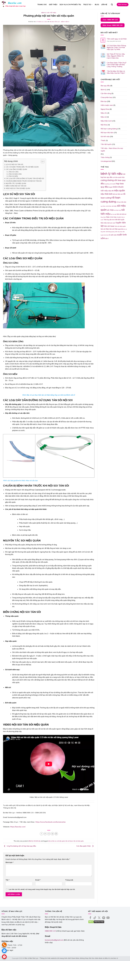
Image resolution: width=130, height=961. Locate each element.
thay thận (103, 217)
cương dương (107, 180)
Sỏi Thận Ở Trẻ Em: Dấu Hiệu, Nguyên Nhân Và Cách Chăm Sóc (116, 56)
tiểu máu (104, 223)
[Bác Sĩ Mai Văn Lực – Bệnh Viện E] (14, 4)
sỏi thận (110, 210)
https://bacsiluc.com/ (17, 827)
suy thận (103, 206)
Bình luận (10, 862)
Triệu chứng (105, 157)
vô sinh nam (112, 235)
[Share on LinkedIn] (56, 833)
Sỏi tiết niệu (51, 12)
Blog (97, 4)
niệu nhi (110, 191)
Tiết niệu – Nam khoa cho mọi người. (112, 149)
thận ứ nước (117, 217)
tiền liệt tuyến (119, 220)
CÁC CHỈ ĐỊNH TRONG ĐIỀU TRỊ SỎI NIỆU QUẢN (22, 167)
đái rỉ (106, 238)
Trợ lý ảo (87, 4)
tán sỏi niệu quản (79, 841)
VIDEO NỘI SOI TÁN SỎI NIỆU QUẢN (18, 188)
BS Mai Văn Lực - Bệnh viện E (59, 21)
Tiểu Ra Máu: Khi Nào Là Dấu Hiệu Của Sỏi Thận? (116, 72)
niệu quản (119, 190)
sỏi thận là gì (117, 210)
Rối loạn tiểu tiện (107, 132)
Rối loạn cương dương (109, 129)
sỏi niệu (114, 206)
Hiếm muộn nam (107, 105)
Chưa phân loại (106, 97)
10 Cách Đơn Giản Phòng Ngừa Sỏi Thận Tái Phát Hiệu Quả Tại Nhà (116, 47)
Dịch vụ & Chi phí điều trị (70, 4)
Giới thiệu (53, 4)
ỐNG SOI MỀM (13, 176)
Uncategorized (106, 161)
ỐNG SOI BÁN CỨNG (15, 174)
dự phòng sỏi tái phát (110, 184)
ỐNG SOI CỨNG (13, 172)
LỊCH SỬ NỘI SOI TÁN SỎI (14, 164)
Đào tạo (104, 101)
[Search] (112, 5)
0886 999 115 (50, 931)
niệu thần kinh (106, 194)
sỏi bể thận (108, 206)
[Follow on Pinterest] (103, 918)
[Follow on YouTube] (108, 918)
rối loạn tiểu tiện (121, 202)
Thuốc (103, 140)
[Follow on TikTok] (94, 918)
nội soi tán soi (52, 841)
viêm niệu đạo (118, 231)
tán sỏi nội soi (121, 214)
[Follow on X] (99, 918)
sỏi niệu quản (61, 841)
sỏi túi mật (113, 214)
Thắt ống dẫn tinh (109, 219)
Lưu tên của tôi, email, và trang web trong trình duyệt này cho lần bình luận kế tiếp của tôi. (42, 889)
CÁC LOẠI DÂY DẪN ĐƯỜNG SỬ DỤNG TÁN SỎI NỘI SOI (25, 178)
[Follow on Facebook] (90, 918)
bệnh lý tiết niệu (111, 173)
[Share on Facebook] (41, 833)
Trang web (69, 880)
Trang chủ (42, 4)
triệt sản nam (111, 223)
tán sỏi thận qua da (116, 229)
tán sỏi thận (105, 229)
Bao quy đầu (105, 86)
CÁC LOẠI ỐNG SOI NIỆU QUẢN (16, 169)
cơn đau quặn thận (119, 177)
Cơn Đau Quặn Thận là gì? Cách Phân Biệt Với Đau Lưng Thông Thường (116, 64)
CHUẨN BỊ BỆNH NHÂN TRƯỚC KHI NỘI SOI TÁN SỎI (24, 181)
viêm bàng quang (110, 231)
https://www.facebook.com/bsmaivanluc (50, 822)
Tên (7, 880)
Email (38, 880)
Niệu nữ (103, 117)
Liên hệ (104, 4)
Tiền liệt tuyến (106, 144)
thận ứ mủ (109, 217)
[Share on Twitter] (45, 833)
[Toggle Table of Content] (41, 161)
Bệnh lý (44, 12)
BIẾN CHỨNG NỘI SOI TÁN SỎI (16, 186)
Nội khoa (104, 125)
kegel (110, 187)
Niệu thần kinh (106, 121)
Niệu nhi (104, 113)
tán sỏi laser (69, 841)
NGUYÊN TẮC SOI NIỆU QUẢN (16, 183)
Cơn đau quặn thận (83, 846)
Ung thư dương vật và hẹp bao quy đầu (21, 846)
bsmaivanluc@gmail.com (54, 940)
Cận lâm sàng (106, 93)
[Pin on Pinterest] (52, 833)
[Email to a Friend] (48, 833)
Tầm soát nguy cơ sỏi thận (117, 39)
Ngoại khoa (105, 109)
